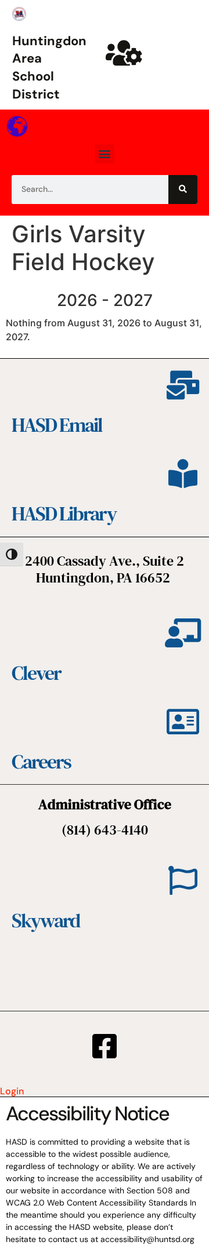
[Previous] (25, 301)
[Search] (182, 189)
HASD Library (64, 513)
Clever (36, 673)
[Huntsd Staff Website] (124, 52)
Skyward (46, 920)
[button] (104, 153)
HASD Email (57, 424)
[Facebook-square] (104, 1046)
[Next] (183, 301)
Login (12, 1091)
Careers (41, 761)
